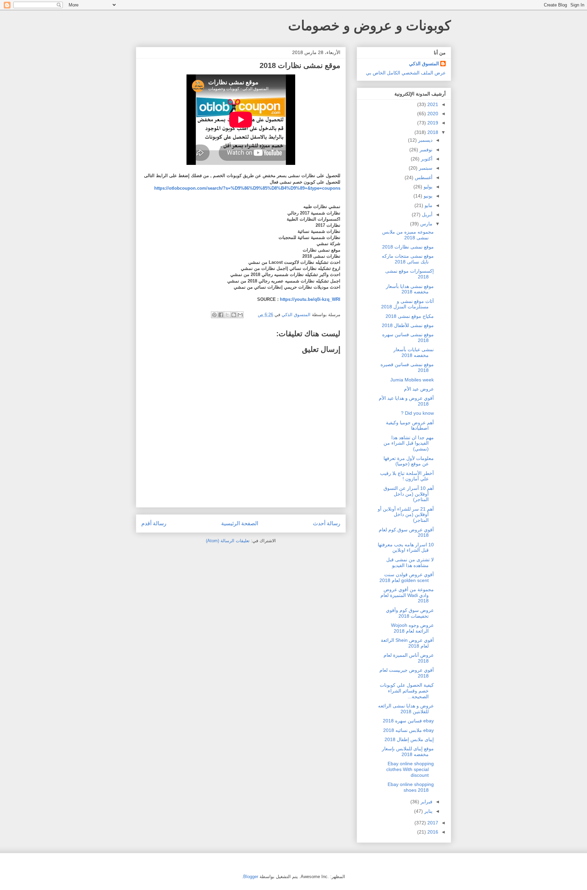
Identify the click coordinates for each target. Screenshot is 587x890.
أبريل (426, 214)
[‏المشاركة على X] (227, 314)
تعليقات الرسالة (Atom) (228, 540)
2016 (432, 832)
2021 (432, 104)
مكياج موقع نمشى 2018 (410, 316)
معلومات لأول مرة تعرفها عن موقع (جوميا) (409, 461)
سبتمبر (424, 168)
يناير (427, 811)
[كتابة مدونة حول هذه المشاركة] (233, 314)
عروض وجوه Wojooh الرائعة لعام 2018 (412, 628)
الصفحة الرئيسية (239, 523)
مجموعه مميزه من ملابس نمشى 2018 (408, 234)
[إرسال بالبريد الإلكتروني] (240, 314)
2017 (432, 822)
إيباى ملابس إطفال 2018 (409, 739)
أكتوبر (426, 158)
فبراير (425, 801)
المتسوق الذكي (424, 63)
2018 (432, 132)
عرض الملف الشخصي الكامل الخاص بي (406, 72)
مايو (427, 205)
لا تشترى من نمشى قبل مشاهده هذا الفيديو (410, 562)
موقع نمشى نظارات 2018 (408, 247)
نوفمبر (425, 149)
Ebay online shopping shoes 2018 (411, 787)
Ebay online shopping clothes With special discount (410, 769)
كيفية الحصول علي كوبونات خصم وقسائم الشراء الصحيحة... (407, 690)
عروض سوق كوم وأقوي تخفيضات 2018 (410, 613)
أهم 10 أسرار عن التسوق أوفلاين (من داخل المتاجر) (409, 493)
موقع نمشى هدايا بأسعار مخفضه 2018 (410, 289)
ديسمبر (424, 140)
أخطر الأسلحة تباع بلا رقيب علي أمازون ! (407, 476)
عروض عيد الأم (419, 389)
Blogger (250, 876)
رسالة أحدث (326, 523)
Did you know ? (417, 413)
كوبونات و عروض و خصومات (369, 25)
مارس (425, 223)
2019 (432, 122)
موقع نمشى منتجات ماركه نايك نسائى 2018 (408, 258)
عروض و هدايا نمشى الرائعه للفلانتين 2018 (406, 708)
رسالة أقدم (153, 523)
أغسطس (422, 177)
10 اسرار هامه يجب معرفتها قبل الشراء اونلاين (406, 547)
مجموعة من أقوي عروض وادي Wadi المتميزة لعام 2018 (407, 595)
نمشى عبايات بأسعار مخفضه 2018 (413, 352)
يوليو (427, 186)
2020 (432, 113)
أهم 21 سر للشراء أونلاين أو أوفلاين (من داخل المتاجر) (406, 514)
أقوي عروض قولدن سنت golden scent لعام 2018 (406, 577)
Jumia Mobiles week (412, 379)
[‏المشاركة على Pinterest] (214, 314)
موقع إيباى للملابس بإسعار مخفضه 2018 (408, 751)
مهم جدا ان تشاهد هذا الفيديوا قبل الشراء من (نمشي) (409, 443)
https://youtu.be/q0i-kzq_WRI (310, 299)
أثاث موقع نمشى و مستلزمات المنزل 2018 (407, 304)
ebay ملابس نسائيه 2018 (408, 730)
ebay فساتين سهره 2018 (408, 720)
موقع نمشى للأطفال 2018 (408, 325)
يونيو (427, 196)
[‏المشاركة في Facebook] (220, 314)
